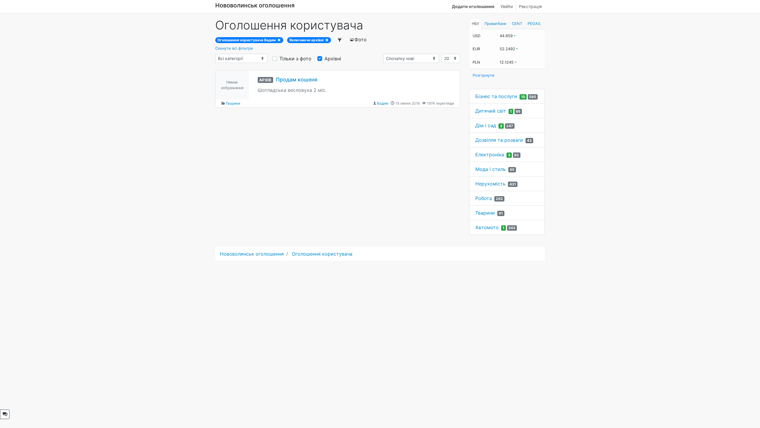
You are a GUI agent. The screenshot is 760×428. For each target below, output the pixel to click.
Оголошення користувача (322, 254)
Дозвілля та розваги (499, 140)
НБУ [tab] (475, 23)
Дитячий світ (490, 111)
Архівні (332, 59)
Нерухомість (490, 184)
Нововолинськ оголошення (254, 5)
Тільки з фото (295, 59)
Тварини (233, 103)
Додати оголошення (473, 6)
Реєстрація (530, 6)
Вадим (382, 103)
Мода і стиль (490, 169)
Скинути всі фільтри (234, 48)
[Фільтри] (340, 39)
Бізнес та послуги (496, 96)
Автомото (487, 227)
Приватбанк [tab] (495, 23)
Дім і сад (485, 125)
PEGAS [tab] (534, 23)
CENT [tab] (517, 23)
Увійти (507, 6)
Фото (360, 40)
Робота (483, 198)
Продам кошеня (296, 79)
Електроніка (489, 155)
